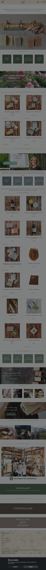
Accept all (15, 566)
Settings (30, 566)
